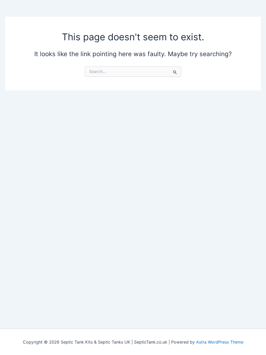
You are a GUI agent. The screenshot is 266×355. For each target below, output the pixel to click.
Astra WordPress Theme (219, 342)
